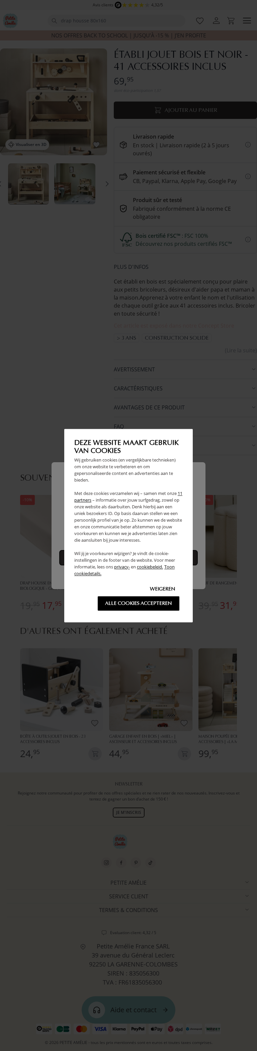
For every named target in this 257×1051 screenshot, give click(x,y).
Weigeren (162, 589)
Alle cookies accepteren (138, 603)
